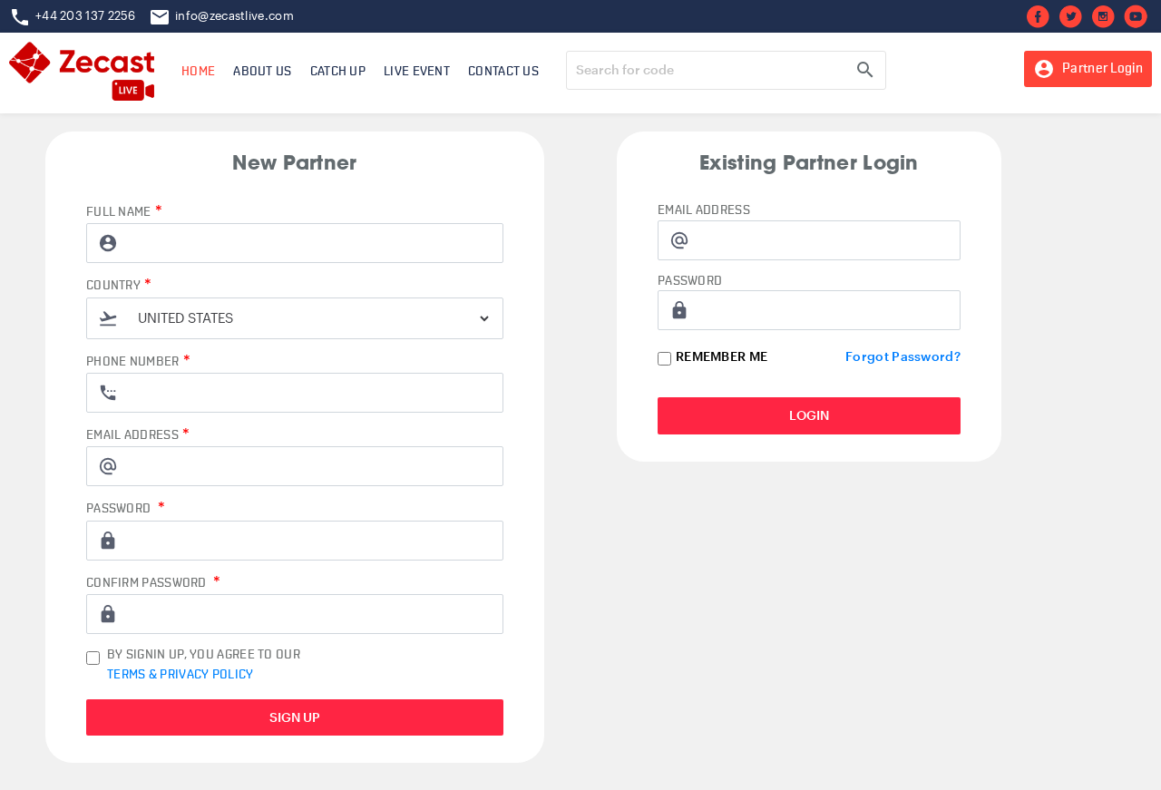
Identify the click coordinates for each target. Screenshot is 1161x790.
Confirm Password (153, 582)
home (198, 71)
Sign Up (294, 717)
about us (262, 71)
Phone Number (138, 361)
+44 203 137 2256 (85, 15)
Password (125, 508)
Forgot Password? (903, 356)
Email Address (138, 435)
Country (118, 285)
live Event (417, 71)
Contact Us (503, 71)
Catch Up (338, 71)
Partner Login (1088, 69)
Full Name (124, 211)
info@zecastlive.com (234, 15)
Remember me (721, 356)
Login (809, 415)
